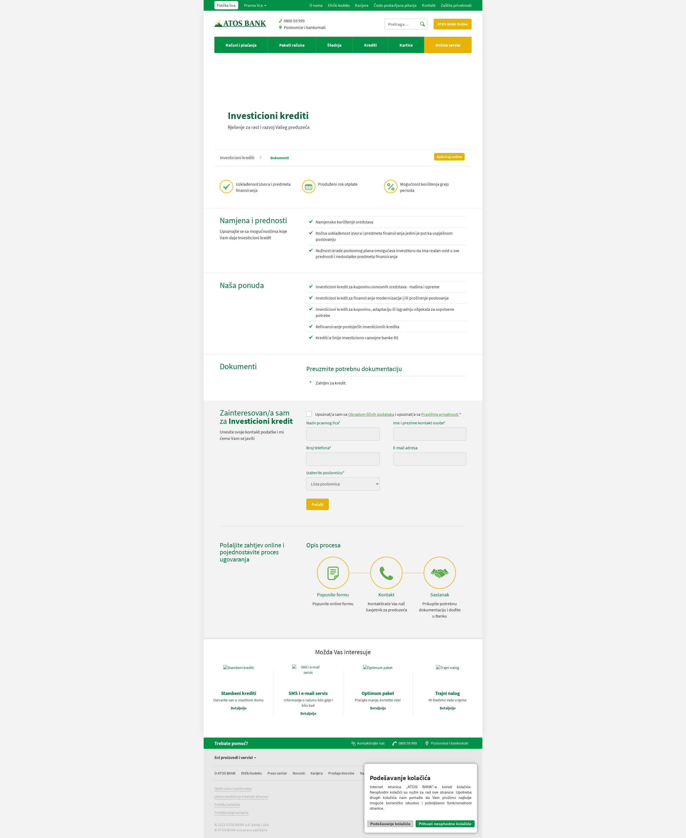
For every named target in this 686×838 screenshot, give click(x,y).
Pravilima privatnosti (440, 414)
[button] (255, 5)
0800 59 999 (407, 743)
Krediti (370, 45)
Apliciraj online (449, 156)
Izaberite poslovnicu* (325, 472)
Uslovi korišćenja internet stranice (241, 796)
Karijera (361, 5)
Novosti (299, 773)
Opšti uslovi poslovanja (233, 788)
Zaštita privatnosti (456, 5)
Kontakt (428, 5)
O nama (316, 5)
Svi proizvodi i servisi (233, 757)
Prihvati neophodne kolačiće (445, 824)
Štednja (334, 45)
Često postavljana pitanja (395, 5)
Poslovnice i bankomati (305, 27)
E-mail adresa (405, 447)
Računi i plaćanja (241, 45)
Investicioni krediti (237, 157)
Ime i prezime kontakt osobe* (419, 422)
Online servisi (447, 45)
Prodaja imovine (341, 773)
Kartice (406, 45)
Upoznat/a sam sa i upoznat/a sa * (387, 414)
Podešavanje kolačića (231, 812)
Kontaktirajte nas (371, 743)
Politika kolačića (227, 804)
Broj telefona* (318, 447)
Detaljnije (239, 708)
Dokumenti (279, 157)
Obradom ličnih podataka (371, 414)
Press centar (277, 773)
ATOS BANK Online (452, 24)
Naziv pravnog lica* (323, 422)
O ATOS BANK (225, 773)
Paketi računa (291, 45)
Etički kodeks (339, 5)
